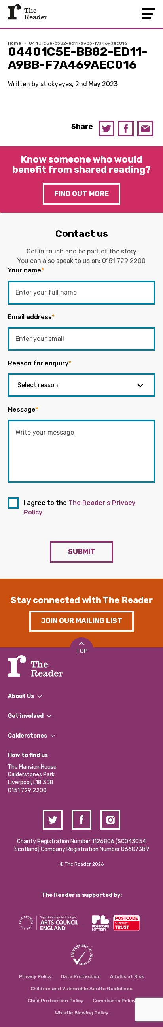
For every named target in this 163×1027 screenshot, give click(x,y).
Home (14, 43)
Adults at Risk (127, 976)
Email (145, 128)
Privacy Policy (35, 976)
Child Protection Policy (55, 1000)
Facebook (126, 128)
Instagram (110, 820)
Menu (148, 13)
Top (81, 651)
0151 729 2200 (124, 261)
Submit (81, 551)
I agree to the (79, 507)
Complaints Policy (114, 1000)
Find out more (81, 193)
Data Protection (81, 976)
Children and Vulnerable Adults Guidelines (81, 988)
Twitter (106, 128)
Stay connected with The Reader (82, 600)
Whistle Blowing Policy (81, 1013)
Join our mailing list (81, 621)
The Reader (27, 12)
